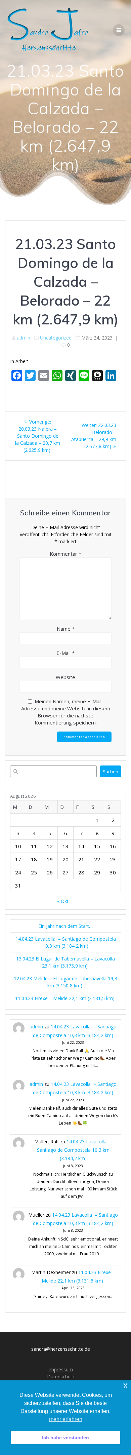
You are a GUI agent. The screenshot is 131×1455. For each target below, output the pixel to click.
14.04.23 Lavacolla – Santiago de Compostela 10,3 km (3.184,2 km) (74, 1150)
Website (65, 677)
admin (23, 338)
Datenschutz (61, 1376)
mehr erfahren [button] (65, 1419)
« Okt (63, 901)
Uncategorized (56, 338)
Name (66, 628)
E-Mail (65, 653)
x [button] (125, 1385)
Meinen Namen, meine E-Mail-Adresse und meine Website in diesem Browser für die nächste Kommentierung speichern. (65, 712)
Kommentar (65, 553)
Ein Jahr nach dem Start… (65, 926)
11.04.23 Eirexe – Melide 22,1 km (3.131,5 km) (65, 998)
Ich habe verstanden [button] (65, 1437)
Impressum (60, 1369)
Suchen (110, 772)
